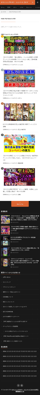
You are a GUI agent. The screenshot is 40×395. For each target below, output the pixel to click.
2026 (4, 351)
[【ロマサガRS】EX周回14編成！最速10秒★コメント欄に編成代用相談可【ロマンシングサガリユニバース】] (5, 230)
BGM (8, 7)
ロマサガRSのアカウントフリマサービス (16, 331)
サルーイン (29, 7)
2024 (4, 361)
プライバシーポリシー (9, 287)
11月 (32, 356)
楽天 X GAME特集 (8, 311)
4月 (15, 351)
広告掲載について (8, 297)
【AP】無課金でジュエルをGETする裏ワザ (15, 321)
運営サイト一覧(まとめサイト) (11, 292)
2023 (4, 366)
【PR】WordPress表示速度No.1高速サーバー (16, 336)
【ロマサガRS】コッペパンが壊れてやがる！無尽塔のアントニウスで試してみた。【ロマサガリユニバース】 (20, 158)
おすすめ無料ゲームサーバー (11, 316)
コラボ (21, 7)
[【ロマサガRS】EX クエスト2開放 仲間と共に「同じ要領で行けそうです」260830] (5, 251)
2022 (4, 371)
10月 (29, 356)
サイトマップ (6, 282)
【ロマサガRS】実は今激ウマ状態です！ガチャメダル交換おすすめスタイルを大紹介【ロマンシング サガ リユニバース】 (20, 93)
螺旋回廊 (20, 163)
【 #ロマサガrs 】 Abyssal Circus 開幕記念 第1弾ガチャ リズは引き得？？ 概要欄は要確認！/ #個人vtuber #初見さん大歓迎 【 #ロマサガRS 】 (25, 217)
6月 (19, 351)
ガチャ (15, 7)
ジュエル (37, 7)
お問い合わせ (6, 277)
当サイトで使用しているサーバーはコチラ (15, 306)
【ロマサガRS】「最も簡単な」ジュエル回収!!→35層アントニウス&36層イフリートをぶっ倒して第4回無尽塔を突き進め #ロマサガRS (20, 59)
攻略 (19, 194)
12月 (35, 356)
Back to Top (20, 204)
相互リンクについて (8, 302)
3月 (12, 351)
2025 (4, 356)
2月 (10, 351)
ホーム (2, 7)
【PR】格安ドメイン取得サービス (12, 341)
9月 (26, 356)
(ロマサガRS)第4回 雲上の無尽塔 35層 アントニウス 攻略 (20, 125)
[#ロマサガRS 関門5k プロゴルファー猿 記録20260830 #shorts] (5, 241)
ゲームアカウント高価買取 (10, 326)
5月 (17, 351)
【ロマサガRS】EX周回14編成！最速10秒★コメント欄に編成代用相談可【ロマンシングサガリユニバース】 (24, 228)
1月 (8, 351)
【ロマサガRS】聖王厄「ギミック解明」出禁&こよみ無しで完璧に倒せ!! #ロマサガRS (20, 190)
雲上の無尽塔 (22, 129)
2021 (4, 376)
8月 (24, 351)
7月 (22, 351)
